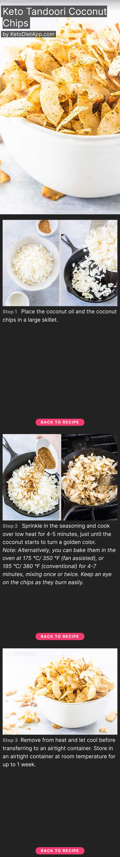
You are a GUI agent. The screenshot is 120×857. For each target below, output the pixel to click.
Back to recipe (60, 422)
